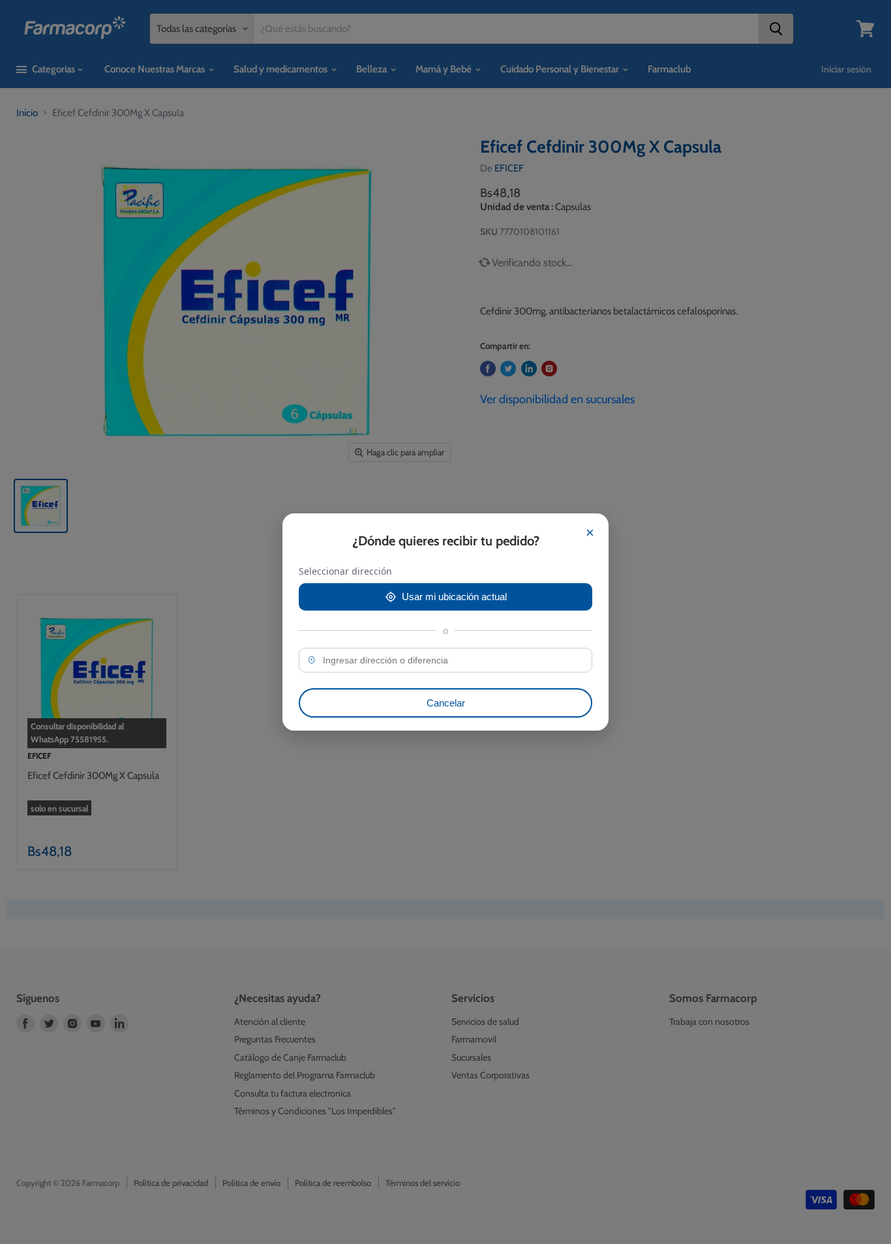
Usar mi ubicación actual (454, 596)
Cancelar (446, 702)
